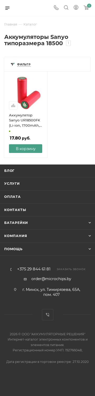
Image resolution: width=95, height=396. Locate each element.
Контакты (15, 210)
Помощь (13, 249)
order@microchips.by (51, 278)
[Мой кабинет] (76, 8)
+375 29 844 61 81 (33, 269)
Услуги (12, 184)
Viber (47, 314)
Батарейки (16, 223)
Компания (15, 236)
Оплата (12, 197)
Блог (9, 171)
